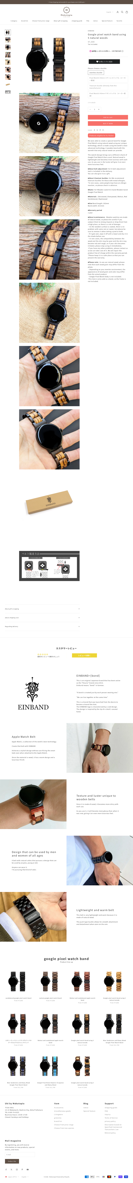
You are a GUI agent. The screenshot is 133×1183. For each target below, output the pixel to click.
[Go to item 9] (8, 92)
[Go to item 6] (8, 70)
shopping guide (77, 21)
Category (14, 21)
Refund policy (110, 1133)
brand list (24, 21)
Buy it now (108, 123)
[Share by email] (103, 130)
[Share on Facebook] (94, 130)
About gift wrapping (61, 21)
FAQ (87, 21)
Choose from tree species (64, 1128)
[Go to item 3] (8, 47)
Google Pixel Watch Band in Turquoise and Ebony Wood (50, 1084)
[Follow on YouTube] (28, 1170)
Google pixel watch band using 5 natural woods (114, 999)
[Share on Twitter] (97, 130)
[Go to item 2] (8, 40)
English (109, 12)
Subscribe (12, 1161)
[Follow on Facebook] (6, 1170)
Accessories (58, 1108)
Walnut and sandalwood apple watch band (82, 999)
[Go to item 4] (8, 55)
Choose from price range (41, 21)
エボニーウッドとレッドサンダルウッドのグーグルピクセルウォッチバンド (19, 1041)
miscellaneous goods (62, 1111)
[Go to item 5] (8, 62)
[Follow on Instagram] (17, 1170)
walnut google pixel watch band (50, 998)
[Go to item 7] (8, 77)
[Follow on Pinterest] (22, 1170)
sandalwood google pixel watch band (18, 998)
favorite (119, 21)
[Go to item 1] (8, 32)
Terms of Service (111, 1118)
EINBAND (91, 31)
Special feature (107, 21)
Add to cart (107, 117)
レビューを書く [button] (84, 655)
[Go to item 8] (8, 84)
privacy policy (110, 1121)
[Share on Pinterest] (100, 130)
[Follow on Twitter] (11, 1170)
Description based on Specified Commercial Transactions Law (113, 1127)
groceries (57, 1118)
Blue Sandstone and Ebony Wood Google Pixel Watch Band (114, 1041)
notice (95, 21)
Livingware (58, 1114)
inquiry (107, 1114)
